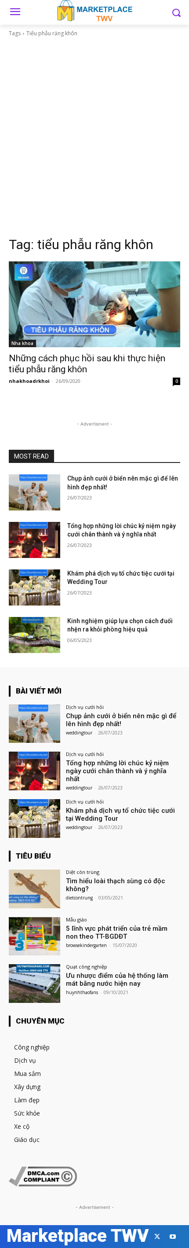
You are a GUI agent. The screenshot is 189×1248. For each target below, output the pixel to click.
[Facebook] (126, 1236)
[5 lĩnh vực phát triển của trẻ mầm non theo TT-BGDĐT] (34, 936)
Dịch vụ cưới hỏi (85, 707)
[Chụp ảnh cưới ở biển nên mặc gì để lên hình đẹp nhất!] (34, 492)
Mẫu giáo (76, 919)
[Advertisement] (94, 136)
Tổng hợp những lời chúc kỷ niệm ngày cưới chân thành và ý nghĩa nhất (117, 771)
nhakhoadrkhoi (29, 381)
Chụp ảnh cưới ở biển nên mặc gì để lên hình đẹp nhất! (121, 720)
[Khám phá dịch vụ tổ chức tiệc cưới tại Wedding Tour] (34, 587)
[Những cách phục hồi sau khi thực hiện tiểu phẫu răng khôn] (94, 304)
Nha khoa (22, 343)
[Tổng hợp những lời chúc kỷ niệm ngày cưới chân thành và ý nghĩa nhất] (34, 540)
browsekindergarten (86, 945)
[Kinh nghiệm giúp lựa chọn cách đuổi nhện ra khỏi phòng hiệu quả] (34, 635)
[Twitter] (157, 1236)
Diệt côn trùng (82, 872)
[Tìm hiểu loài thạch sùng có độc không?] (34, 889)
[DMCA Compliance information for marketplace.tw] (43, 1184)
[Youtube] (172, 1236)
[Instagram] (141, 1236)
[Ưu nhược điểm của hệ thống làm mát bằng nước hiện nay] (34, 983)
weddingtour (79, 733)
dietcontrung (79, 898)
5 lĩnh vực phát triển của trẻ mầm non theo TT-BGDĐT (116, 932)
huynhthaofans (82, 992)
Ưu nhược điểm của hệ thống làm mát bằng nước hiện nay (117, 979)
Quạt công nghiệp (86, 966)
